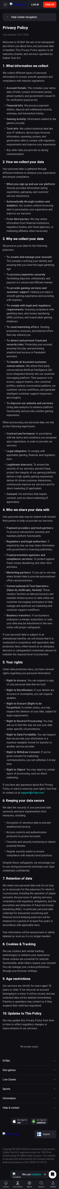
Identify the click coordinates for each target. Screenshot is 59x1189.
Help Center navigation (24, 17)
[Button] (6, 5)
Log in (35, 4)
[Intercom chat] (52, 1174)
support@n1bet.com (32, 792)
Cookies (36, 1174)
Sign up (49, 4)
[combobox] (45, 1134)
